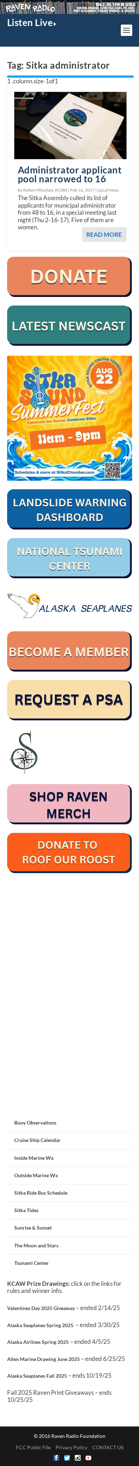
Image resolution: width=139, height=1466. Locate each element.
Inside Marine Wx (34, 1158)
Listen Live (30, 22)
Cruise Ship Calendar (37, 1140)
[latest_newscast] (69, 344)
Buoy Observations (35, 1123)
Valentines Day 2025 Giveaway (41, 1308)
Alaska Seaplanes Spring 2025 (40, 1325)
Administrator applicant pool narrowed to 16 (70, 174)
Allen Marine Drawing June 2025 (43, 1359)
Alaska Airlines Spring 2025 (38, 1342)
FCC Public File (33, 1447)
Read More (104, 234)
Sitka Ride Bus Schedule (40, 1193)
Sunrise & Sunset (33, 1228)
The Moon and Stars (36, 1245)
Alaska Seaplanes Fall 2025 (37, 1376)
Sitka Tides (26, 1210)
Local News (108, 190)
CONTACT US (107, 1447)
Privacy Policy (71, 1447)
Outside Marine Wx (36, 1175)
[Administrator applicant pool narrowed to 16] (70, 125)
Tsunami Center (31, 1263)
